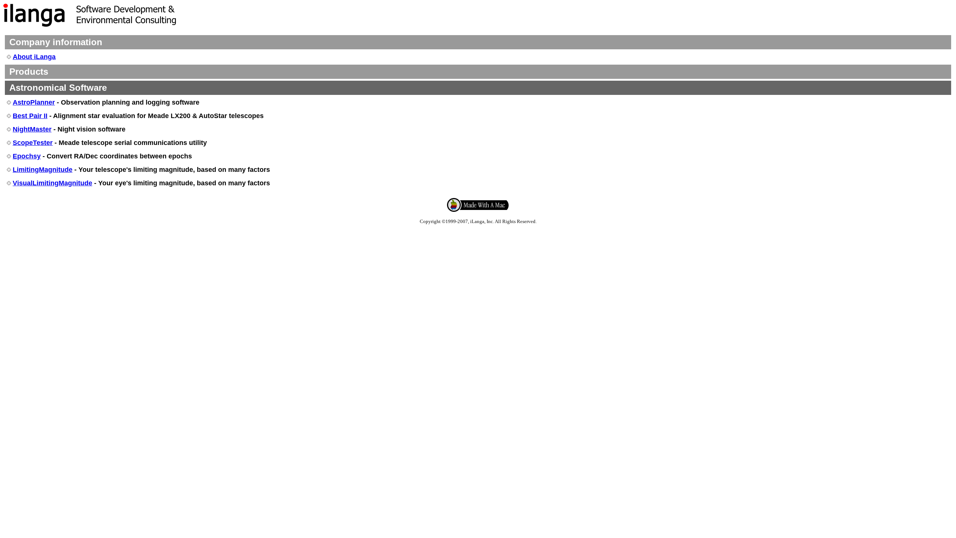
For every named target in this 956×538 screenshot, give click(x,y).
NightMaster (32, 129)
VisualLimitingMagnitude (52, 183)
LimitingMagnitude (42, 169)
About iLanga (34, 57)
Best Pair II (30, 116)
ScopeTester (33, 142)
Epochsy (27, 156)
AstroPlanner (34, 102)
